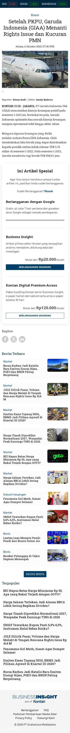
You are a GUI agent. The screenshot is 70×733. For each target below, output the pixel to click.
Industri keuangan (14, 494)
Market (7, 361)
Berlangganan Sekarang (35, 267)
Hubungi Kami (46, 718)
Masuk (48, 191)
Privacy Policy (23, 718)
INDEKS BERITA (35, 574)
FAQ (46, 710)
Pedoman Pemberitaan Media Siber (35, 714)
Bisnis (35, 15)
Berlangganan (30, 710)
